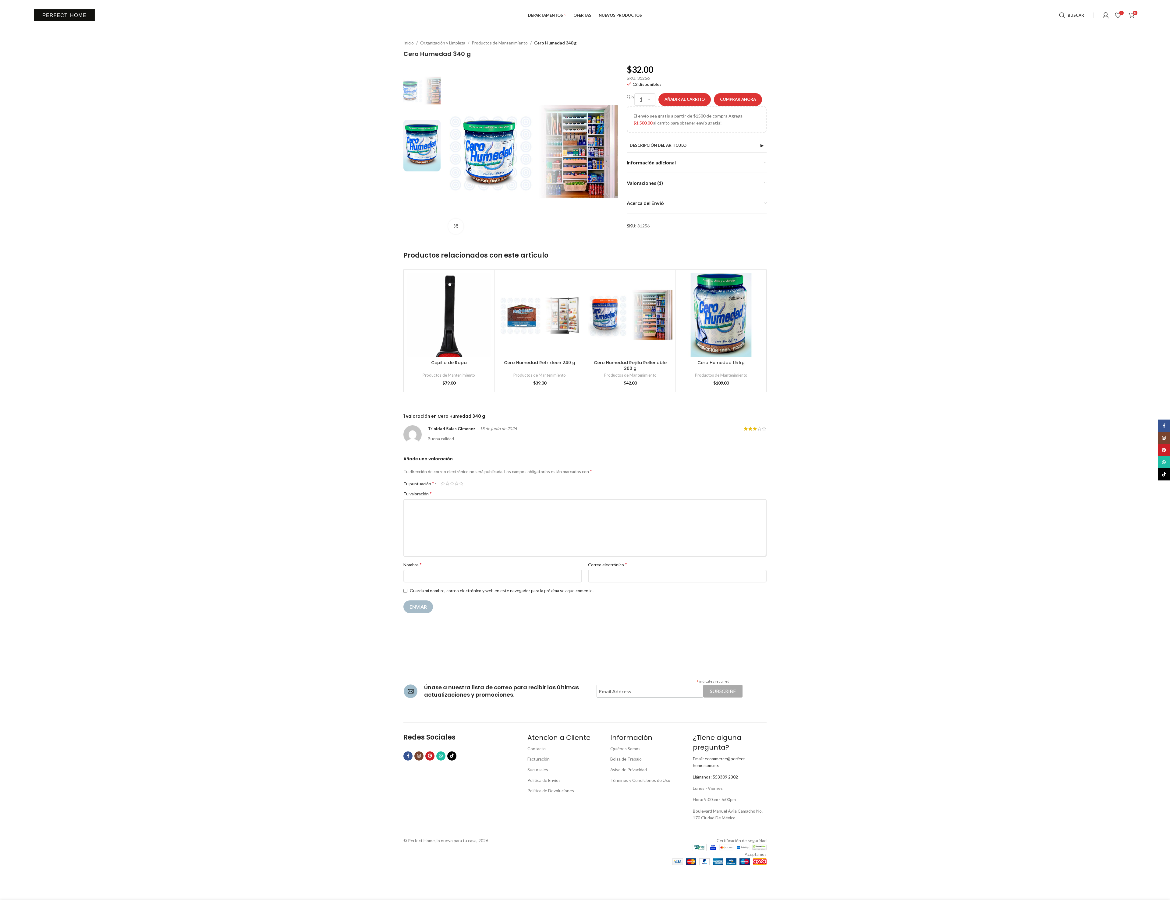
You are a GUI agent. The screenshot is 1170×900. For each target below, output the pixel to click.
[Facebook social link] (408, 756)
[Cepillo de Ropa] (449, 315)
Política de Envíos (544, 780)
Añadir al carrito (685, 99)
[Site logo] (64, 14)
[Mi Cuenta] (1106, 15)
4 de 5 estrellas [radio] (456, 483)
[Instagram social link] (419, 756)
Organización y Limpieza (442, 42)
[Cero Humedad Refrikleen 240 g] (540, 315)
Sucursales (537, 769)
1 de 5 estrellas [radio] (443, 483)
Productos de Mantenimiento (500, 42)
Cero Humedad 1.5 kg (721, 363)
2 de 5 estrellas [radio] (447, 483)
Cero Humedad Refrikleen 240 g (539, 363)
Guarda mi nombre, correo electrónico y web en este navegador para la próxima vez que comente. (502, 590)
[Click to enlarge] (455, 226)
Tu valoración (417, 493)
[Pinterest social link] (429, 756)
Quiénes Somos (625, 748)
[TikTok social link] (451, 756)
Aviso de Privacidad (628, 769)
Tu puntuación (418, 483)
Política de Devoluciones (550, 790)
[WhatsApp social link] (440, 756)
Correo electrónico (607, 564)
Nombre (412, 564)
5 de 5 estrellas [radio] (461, 483)
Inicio (408, 42)
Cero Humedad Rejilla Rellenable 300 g (630, 366)
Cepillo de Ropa (449, 363)
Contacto (536, 748)
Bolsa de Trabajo (626, 758)
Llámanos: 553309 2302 (715, 776)
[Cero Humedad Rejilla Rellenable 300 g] (630, 315)
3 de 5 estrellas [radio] (452, 483)
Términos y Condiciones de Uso (640, 780)
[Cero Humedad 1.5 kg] (721, 315)
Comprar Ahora (738, 99)
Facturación (538, 758)
